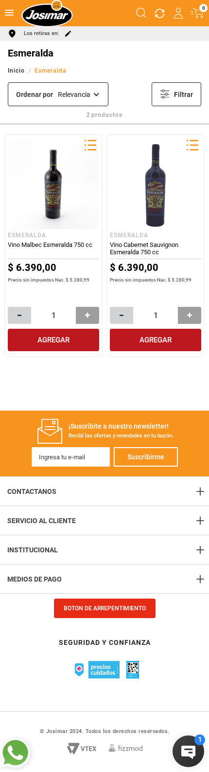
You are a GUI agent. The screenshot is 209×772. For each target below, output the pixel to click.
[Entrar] (179, 13)
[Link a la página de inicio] (17, 71)
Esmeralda (51, 70)
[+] (87, 315)
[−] (19, 315)
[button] (141, 13)
